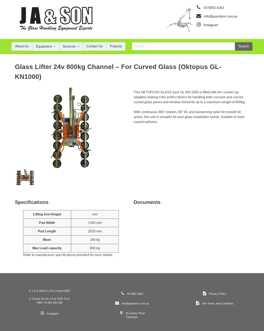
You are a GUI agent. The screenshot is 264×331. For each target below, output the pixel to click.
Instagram (211, 25)
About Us (22, 46)
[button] (71, 128)
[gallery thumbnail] (25, 177)
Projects (116, 46)
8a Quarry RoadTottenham (135, 315)
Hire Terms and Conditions (217, 303)
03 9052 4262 (214, 7)
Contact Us (94, 46)
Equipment (44, 46)
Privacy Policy (217, 293)
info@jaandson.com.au (221, 16)
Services (69, 46)
